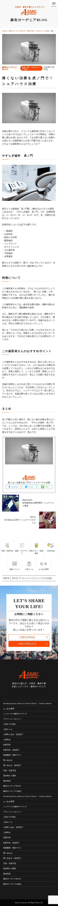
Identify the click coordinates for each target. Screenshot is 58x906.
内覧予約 (7, 745)
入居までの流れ (9, 724)
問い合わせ (7, 760)
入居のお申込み (27, 637)
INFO (6, 578)
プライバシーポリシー (12, 719)
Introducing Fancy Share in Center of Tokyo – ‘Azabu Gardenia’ (27, 703)
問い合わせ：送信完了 (12, 765)
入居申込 (7, 740)
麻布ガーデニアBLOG (12, 786)
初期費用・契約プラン (12, 755)
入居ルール (7, 729)
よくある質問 (8, 709)
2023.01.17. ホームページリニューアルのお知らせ (33, 578)
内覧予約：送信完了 (11, 750)
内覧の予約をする (27, 644)
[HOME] (26, 694)
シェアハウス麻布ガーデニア (15, 714)
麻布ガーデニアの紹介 (12, 791)
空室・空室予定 (9, 770)
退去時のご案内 (9, 776)
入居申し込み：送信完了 (13, 734)
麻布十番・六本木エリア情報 (31, 68)
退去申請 (7, 781)
